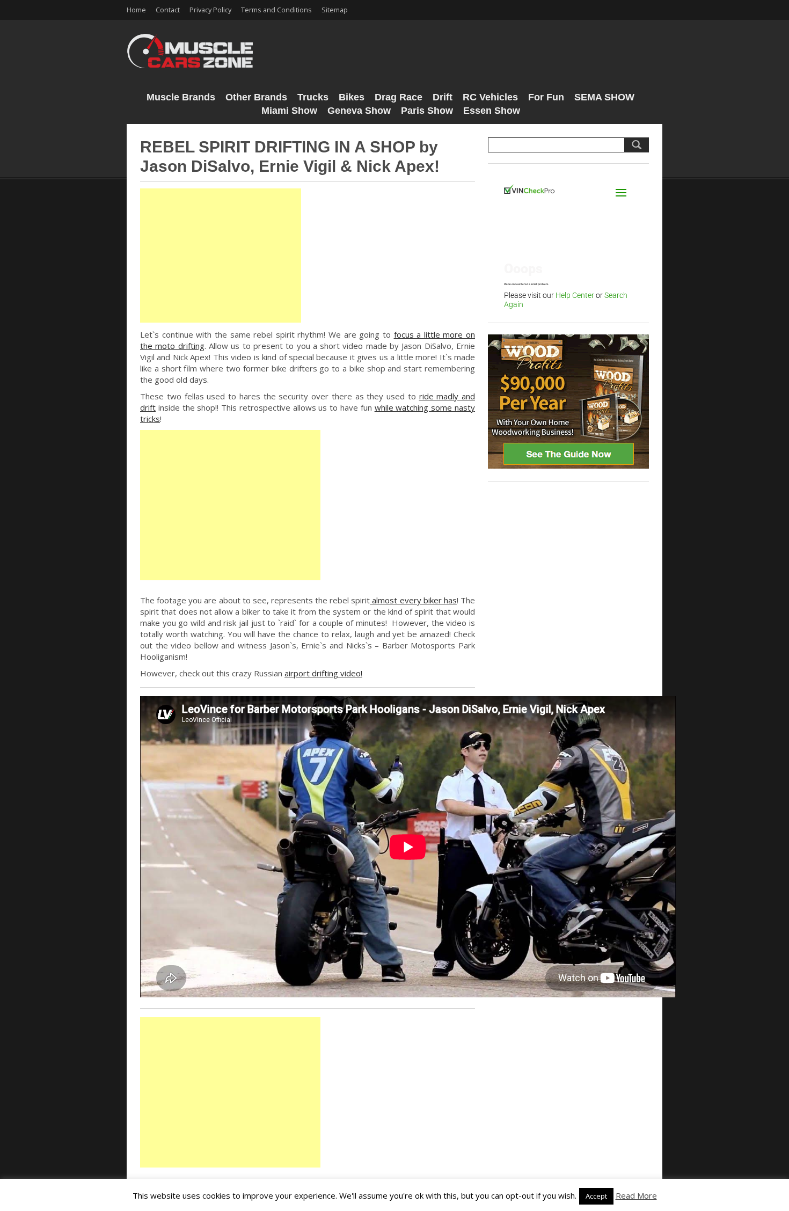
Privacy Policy (210, 9)
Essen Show (491, 110)
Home (136, 9)
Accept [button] (596, 1196)
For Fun (546, 97)
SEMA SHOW (604, 97)
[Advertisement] (220, 255)
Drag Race (398, 97)
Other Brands (256, 97)
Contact (168, 9)
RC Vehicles (490, 97)
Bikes (351, 97)
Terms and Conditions (276, 9)
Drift (442, 97)
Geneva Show (359, 110)
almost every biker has (413, 600)
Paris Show (427, 110)
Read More (636, 1195)
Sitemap (335, 9)
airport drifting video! (323, 673)
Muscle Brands (181, 97)
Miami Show (289, 110)
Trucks (312, 97)
